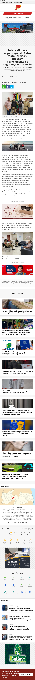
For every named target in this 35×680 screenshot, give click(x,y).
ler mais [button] (5, 677)
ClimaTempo (30, 529)
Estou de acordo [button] (25, 674)
